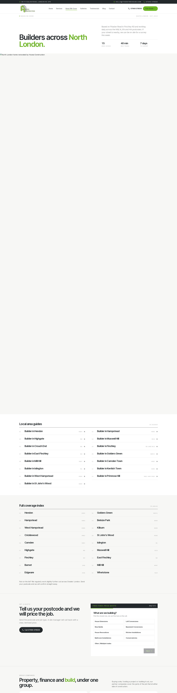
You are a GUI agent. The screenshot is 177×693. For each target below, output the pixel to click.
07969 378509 (152, 2)
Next (148, 651)
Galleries (83, 8)
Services (59, 8)
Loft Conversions (132, 621)
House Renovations (102, 632)
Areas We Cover (71, 8)
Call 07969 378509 (32, 630)
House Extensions (101, 621)
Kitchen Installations (133, 632)
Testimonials (94, 8)
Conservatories (131, 638)
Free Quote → (150, 8)
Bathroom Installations (103, 638)
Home (51, 8)
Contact (112, 8)
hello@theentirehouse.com (128, 2)
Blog (104, 8)
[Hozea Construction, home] (27, 8)
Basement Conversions (134, 627)
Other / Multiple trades (103, 643)
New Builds (99, 627)
